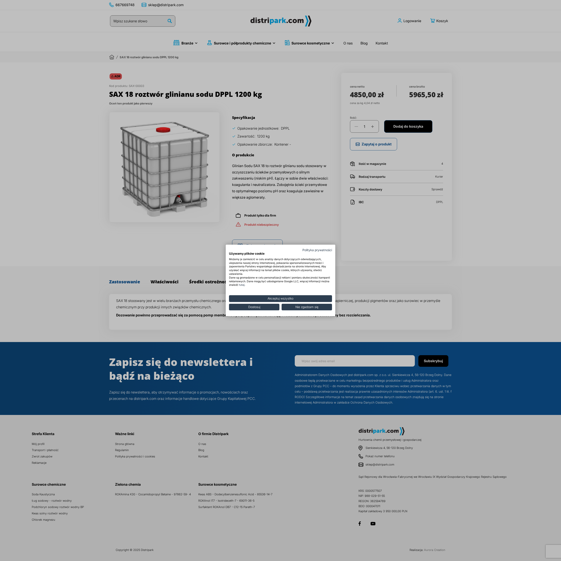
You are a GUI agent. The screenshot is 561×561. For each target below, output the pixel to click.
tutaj (242, 285)
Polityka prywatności (317, 250)
